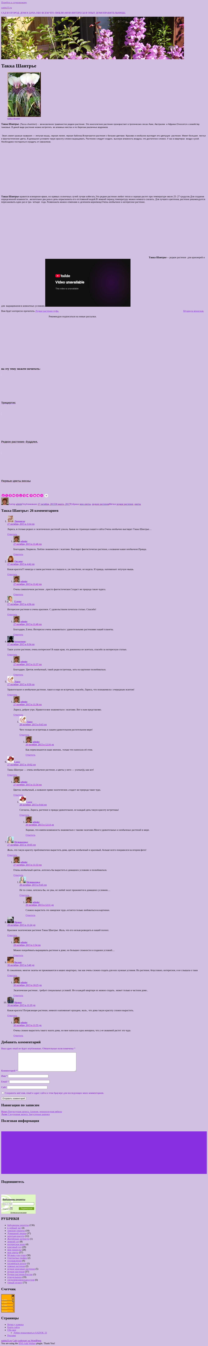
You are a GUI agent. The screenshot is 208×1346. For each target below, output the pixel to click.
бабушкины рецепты (18, 1225)
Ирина (17, 922)
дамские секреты (16, 1230)
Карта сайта (13, 1327)
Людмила (19, 521)
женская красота (15, 1236)
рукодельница (14, 1277)
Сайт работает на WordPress (26, 1340)
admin (19, 504)
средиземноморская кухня (20, 1280)
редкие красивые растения (21, 1269)
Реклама (11, 1335)
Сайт (3, 1087)
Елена (17, 601)
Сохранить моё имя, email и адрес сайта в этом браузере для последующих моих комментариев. (54, 1093)
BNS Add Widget (27, 1343)
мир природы (14, 1249)
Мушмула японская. (193, 311)
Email (5, 1081)
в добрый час (14, 1228)
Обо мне (11, 1330)
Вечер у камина (15, 1324)
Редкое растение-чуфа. (47, 311)
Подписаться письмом (18, 1212)
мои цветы (85, 504)
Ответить (12, 534)
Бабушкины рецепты (14, 1199)
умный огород (14, 1282)
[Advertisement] (104, 169)
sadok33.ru (6, 7)
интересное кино (16, 1244)
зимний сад (13, 1241)
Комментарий (9, 1070)
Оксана (18, 561)
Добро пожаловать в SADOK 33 (30, 1332)
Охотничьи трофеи (17, 1258)
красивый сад (14, 1247)
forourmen (19, 641)
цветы (137, 504)
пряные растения (16, 1266)
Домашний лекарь (16, 1233)
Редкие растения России (20, 1274)
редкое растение (124, 504)
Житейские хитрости (18, 1239)
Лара (17, 681)
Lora (16, 762)
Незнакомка (21, 842)
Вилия (17, 962)
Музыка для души (16, 1255)
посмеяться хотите (16, 1263)
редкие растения (100, 504)
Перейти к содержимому (14, 2)
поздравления (14, 1260)
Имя (4, 1076)
